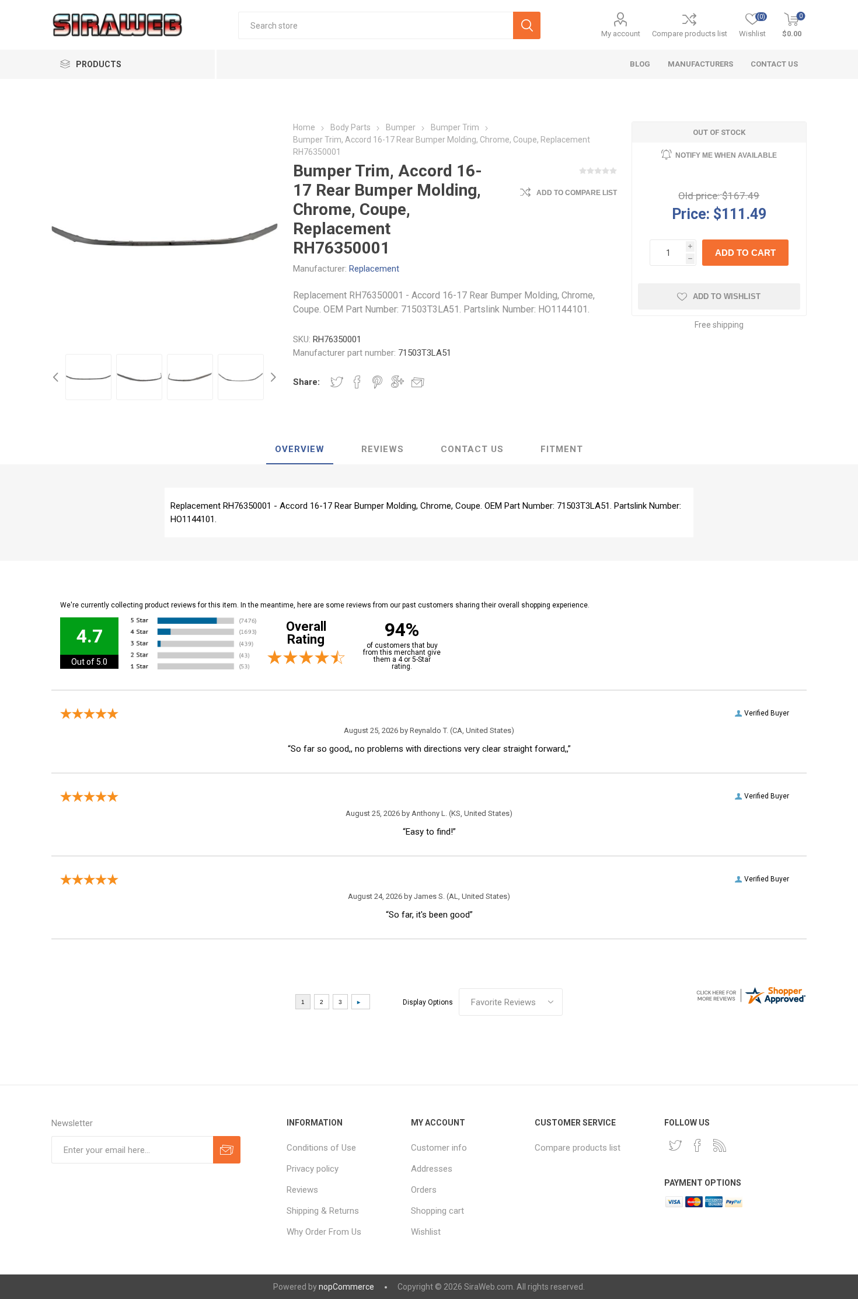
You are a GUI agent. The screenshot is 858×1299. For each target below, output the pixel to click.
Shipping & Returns (323, 1211)
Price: (691, 213)
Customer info (439, 1147)
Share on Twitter (336, 382)
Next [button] (272, 377)
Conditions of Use (321, 1147)
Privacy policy (313, 1168)
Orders (424, 1190)
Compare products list (689, 33)
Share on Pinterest (377, 382)
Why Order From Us (324, 1232)
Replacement (374, 268)
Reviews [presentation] (382, 449)
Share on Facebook (357, 382)
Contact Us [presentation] (472, 449)
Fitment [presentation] (561, 449)
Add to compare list (576, 193)
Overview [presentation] (300, 449)
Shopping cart (437, 1211)
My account (620, 33)
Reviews (302, 1190)
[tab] (299, 449)
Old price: (699, 196)
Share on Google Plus (397, 382)
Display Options (428, 1002)
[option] (88, 377)
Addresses (431, 1168)
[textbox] (375, 25)
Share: (306, 382)
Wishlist (426, 1232)
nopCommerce (346, 1286)
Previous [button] (57, 377)
